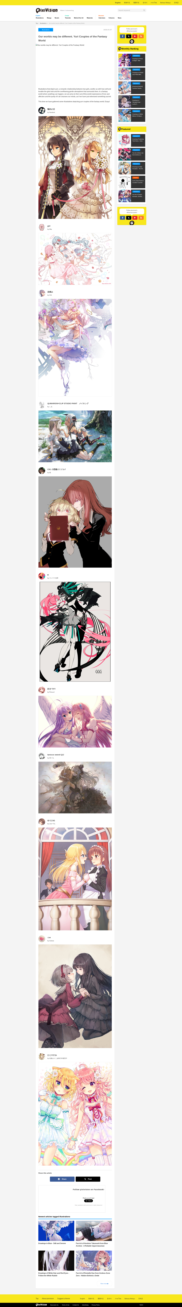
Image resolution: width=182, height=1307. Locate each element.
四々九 (51, 758)
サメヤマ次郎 (53, 578)
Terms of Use (65, 1305)
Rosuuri (52, 692)
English (118, 2)
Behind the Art (78, 18)
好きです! (51, 689)
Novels (57, 18)
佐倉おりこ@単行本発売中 (58, 1058)
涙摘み (50, 292)
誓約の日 (51, 109)
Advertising (85, 1305)
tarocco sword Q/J (55, 755)
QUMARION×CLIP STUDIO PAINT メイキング (68, 403)
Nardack (52, 112)
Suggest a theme (63, 1298)
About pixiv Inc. (54, 1305)
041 (50, 295)
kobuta (51, 941)
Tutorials (68, 18)
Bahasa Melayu (165, 2)
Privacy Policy (96, 1305)
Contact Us (76, 1305)
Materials (90, 18)
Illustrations (40, 18)
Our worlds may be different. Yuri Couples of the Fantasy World (66, 23)
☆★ (49, 938)
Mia (50, 229)
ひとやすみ (52, 1055)
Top (37, 23)
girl (48, 226)
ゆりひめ (51, 820)
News (119, 18)
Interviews (102, 18)
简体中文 (127, 2)
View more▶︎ (104, 1283)
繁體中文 (136, 2)
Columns (111, 18)
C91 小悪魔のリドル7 (56, 469)
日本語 (176, 2)
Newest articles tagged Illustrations (54, 1217)
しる (50, 406)
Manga (49, 18)
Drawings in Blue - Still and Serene (52, 1243)
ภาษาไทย (154, 2)
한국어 (145, 2)
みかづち (52, 824)
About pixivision (48, 1298)
